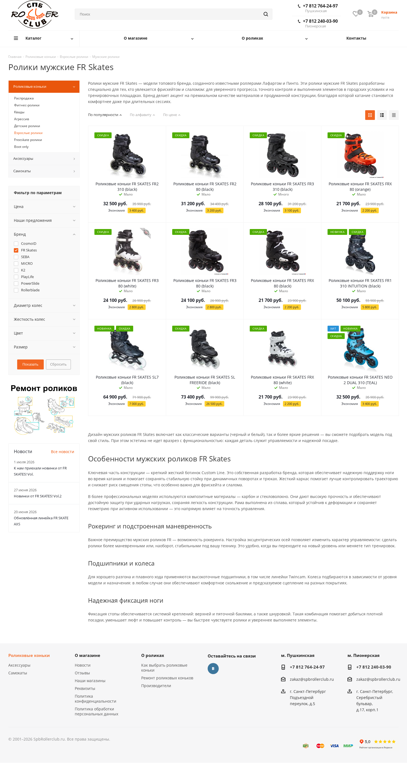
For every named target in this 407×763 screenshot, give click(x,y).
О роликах (152, 655)
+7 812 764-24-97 (320, 8)
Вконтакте (213, 668)
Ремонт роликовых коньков (167, 677)
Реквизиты (85, 688)
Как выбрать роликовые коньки (164, 667)
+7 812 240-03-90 (320, 23)
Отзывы (82, 672)
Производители (156, 685)
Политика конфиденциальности (95, 698)
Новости (83, 665)
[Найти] (265, 14)
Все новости (62, 451)
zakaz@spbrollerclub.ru (312, 679)
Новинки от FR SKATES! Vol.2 (37, 496)
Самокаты (17, 672)
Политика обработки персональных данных (96, 711)
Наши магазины (90, 680)
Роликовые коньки (29, 655)
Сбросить (58, 364)
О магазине (87, 655)
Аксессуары (19, 665)
